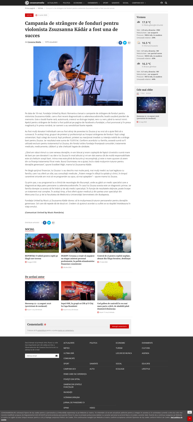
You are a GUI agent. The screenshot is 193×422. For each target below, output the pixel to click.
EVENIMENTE (147, 343)
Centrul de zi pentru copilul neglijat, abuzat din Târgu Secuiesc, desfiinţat (114, 257)
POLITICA (66, 3)
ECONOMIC (120, 343)
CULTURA (146, 348)
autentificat (41, 330)
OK (190, 412)
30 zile (148, 93)
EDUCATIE (51, 8)
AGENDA (145, 353)
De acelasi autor (35, 276)
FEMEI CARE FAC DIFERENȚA (75, 374)
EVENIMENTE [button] (93, 3)
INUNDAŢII (68, 392)
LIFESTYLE (146, 369)
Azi (138, 93)
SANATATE (115, 3)
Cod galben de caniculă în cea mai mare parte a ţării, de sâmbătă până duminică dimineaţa (113, 306)
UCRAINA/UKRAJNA (72, 397)
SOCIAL (126, 3)
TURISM (119, 348)
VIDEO (92, 408)
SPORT (105, 3)
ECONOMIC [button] (78, 3)
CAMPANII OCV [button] (138, 3)
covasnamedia (36, 2)
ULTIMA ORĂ (69, 353)
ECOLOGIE (120, 369)
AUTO (92, 369)
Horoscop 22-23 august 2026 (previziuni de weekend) (38, 304)
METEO (66, 348)
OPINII (66, 408)
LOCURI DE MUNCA (124, 353)
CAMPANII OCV (70, 369)
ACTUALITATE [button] (52, 3)
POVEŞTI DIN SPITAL (72, 379)
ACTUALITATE (142, 110)
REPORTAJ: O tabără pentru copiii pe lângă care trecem (41, 257)
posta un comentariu (66, 330)
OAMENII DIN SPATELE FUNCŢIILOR (73, 385)
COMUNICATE (69, 358)
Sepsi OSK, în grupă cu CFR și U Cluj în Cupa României (77, 304)
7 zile (142, 93)
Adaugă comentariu (119, 326)
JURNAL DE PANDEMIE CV (74, 402)
